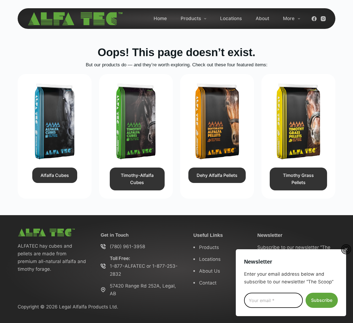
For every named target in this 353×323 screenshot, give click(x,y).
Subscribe (321, 300)
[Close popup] (346, 249)
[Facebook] (314, 18)
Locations (231, 18)
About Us (209, 271)
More (289, 18)
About (262, 18)
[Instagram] (323, 18)
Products (191, 18)
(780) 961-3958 (127, 246)
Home (160, 18)
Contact (207, 283)
